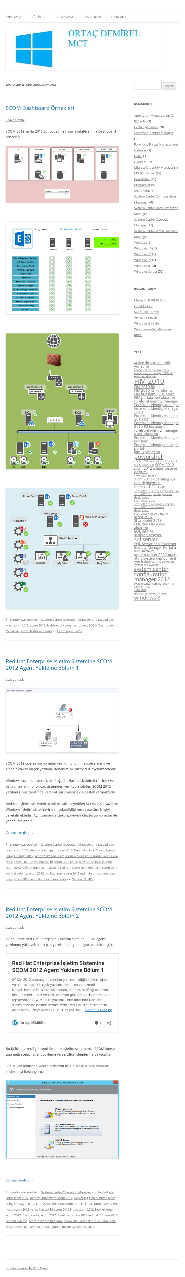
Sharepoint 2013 (148, 520)
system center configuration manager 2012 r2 (155, 585)
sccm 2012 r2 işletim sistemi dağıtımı (156, 491)
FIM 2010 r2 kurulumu (153, 390)
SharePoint (142, 190)
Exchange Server (146, 127)
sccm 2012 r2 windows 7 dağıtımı (154, 504)
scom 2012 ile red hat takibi (33, 862)
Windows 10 (143, 248)
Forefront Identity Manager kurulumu (156, 439)
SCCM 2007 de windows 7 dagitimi (155, 461)
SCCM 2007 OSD (144, 465)
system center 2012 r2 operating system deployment (154, 563)
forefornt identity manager (156, 401)
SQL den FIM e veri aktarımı (149, 526)
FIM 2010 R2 (144, 386)
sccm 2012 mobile (145, 476)
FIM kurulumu (146, 393)
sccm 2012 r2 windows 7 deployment (149, 508)
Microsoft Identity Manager (153, 167)
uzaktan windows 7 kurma (150, 593)
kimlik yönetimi (147, 451)
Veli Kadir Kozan (145, 317)
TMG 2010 (140, 590)
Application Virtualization (152, 115)
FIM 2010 (149, 381)
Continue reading (19, 833)
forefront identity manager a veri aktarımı (156, 432)
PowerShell (142, 179)
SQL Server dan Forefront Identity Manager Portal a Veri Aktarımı (155, 547)
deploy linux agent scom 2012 (51, 850)
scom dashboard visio (36, 631)
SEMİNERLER (92, 17)
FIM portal (167, 393)
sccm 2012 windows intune (151, 513)
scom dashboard (75, 625)
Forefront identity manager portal (156, 446)
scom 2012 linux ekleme (95, 862)
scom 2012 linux (65, 862)
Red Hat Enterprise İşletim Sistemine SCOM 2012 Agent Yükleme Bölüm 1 (59, 664)
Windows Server (145, 271)
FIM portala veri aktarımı (154, 397)
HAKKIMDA (118, 17)
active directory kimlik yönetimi (152, 364)
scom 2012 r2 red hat (56, 867)
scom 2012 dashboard (46, 625)
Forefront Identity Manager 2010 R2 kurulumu (156, 424)
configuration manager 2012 (151, 370)
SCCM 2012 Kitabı (146, 312)
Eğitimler (140, 121)
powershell (149, 456)
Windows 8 (142, 265)
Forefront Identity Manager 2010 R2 (156, 417)
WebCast (140, 242)
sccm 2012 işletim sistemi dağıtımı (155, 470)
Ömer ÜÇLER (143, 306)
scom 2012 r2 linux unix (22, 867)
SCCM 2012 (164, 464)
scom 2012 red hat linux (46, 873)
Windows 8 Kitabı (146, 323)
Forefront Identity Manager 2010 (156, 410)
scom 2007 (143, 516)
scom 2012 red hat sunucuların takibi (40, 879)
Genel (138, 156)
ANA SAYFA (13, 17)
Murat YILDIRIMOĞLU (149, 300)
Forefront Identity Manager (153, 133)
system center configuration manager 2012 (152, 574)
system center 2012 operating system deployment (155, 556)
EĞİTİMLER (39, 17)
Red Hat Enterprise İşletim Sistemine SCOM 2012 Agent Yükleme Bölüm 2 (59, 912)
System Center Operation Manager (66, 619)
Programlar (142, 185)
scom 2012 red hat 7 (86, 867)
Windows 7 (142, 260)
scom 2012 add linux (49, 856)
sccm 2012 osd (150, 487)
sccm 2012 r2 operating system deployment (153, 495)
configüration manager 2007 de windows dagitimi (153, 374)
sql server (146, 539)
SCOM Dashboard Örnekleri (40, 107)
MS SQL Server (144, 173)
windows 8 (147, 597)
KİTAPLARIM (65, 17)
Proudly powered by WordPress (27, 1268)
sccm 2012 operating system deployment (155, 481)
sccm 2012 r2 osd (144, 500)
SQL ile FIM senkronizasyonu (148, 533)
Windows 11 (143, 254)
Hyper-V (140, 162)
